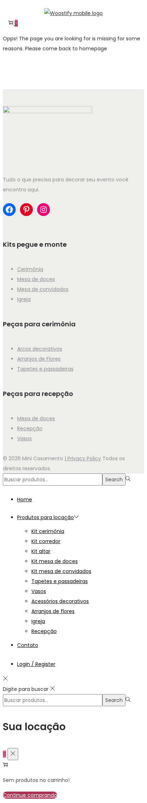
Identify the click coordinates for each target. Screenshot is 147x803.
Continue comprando (30, 795)
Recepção (29, 428)
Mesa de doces (36, 279)
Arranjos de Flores (39, 358)
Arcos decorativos (39, 348)
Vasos (24, 438)
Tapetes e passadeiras (45, 368)
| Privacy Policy (83, 458)
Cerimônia (30, 269)
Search (114, 479)
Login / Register (36, 664)
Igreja (24, 299)
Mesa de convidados (43, 289)
